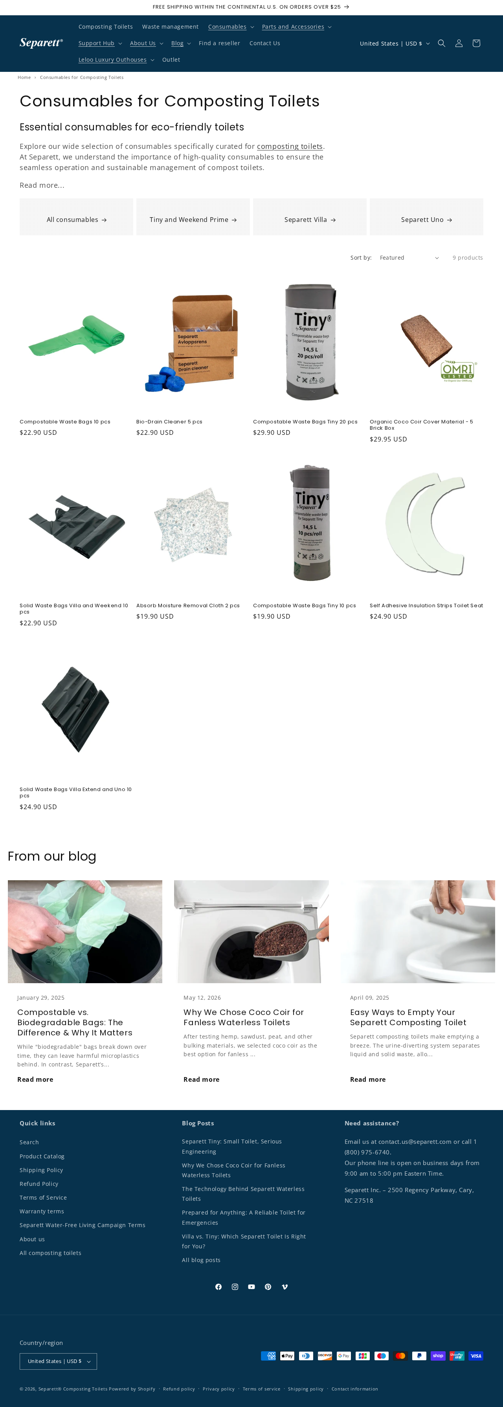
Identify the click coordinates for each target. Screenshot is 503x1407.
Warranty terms (42, 1211)
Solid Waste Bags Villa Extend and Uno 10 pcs (76, 793)
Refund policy (179, 1389)
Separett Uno (422, 219)
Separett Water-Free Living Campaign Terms (83, 1225)
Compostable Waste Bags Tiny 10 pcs (304, 606)
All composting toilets (50, 1253)
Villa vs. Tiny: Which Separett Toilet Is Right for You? (244, 1241)
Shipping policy (306, 1389)
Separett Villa (306, 219)
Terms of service (262, 1389)
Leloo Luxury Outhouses (113, 59)
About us (32, 1239)
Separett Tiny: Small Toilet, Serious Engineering (232, 1146)
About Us (143, 43)
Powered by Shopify (132, 1389)
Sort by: (361, 257)
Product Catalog (42, 1156)
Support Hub (97, 43)
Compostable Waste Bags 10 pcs (65, 422)
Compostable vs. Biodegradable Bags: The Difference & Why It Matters (74, 1022)
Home (24, 77)
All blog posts (201, 1260)
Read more (35, 1079)
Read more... (42, 185)
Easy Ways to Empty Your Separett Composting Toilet (408, 1017)
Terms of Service (43, 1197)
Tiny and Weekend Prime (189, 219)
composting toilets (290, 146)
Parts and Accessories (293, 26)
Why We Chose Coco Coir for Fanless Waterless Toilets (244, 1017)
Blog (177, 43)
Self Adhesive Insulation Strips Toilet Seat (426, 606)
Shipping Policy (41, 1170)
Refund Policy (39, 1183)
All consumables (73, 219)
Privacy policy (219, 1389)
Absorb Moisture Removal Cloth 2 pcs (188, 606)
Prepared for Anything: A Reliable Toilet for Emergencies (243, 1217)
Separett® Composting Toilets (73, 1389)
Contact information (355, 1389)
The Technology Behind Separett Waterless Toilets (243, 1193)
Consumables (227, 26)
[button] (230, 26)
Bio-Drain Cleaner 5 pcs (169, 422)
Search (29, 1142)
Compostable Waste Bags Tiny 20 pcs (305, 422)
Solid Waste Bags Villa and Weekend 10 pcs (74, 609)
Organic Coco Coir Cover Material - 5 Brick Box (422, 425)
